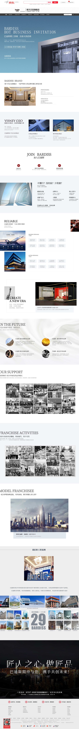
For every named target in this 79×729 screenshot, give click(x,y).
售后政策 (54, 708)
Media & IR (68, 718)
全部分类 (10, 14)
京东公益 (63, 718)
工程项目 (47, 14)
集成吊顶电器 (36, 14)
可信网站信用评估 (23, 726)
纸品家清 (48, 4)
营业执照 (62, 722)
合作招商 (22, 718)
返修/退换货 (54, 712)
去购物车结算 (71, 2)
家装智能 (31, 4)
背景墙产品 (30, 14)
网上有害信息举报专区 (43, 726)
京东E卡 (68, 712)
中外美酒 (42, 4)
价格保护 (54, 709)
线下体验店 (42, 14)
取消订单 (54, 713)
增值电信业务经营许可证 (69, 722)
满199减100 (35, 4)
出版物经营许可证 (40, 721)
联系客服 (9, 714)
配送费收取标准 (25, 712)
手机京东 (35, 718)
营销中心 (31, 718)
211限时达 (24, 709)
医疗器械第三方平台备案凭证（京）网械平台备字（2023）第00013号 (49, 722)
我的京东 (63, 2)
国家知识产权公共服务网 (56, 726)
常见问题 (9, 712)
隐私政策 (59, 718)
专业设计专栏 (17, 14)
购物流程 (9, 708)
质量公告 (55, 718)
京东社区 (47, 718)
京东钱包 (40, 723)
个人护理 (45, 4)
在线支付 (39, 709)
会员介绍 (9, 709)
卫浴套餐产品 (23, 14)
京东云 (44, 723)
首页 (6, 14)
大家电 (9, 713)
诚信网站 (36, 726)
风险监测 (51, 718)
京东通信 (68, 713)
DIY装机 (68, 709)
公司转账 (39, 712)
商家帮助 (26, 718)
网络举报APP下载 (49, 726)
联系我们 (14, 718)
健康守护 (38, 4)
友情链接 (39, 718)
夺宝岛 (68, 708)
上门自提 (24, 708)
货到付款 (39, 708)
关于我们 (10, 718)
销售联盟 (43, 718)
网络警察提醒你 (30, 726)
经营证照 (35, 722)
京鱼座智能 (69, 714)
